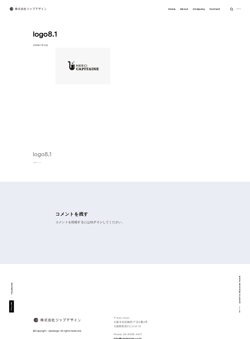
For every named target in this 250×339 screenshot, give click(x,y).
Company (199, 9)
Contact (214, 9)
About (184, 9)
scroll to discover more (239, 290)
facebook (11, 288)
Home (172, 9)
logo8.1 (42, 154)
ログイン (96, 222)
